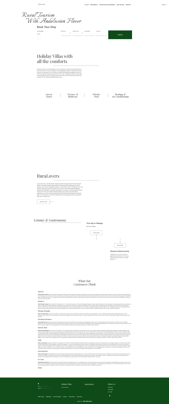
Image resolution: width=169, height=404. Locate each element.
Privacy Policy (72, 396)
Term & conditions (57, 396)
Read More (96, 232)
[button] (164, 5)
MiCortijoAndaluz (87, 401)
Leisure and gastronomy (107, 4)
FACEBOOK (110, 387)
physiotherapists (74, 191)
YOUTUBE (110, 391)
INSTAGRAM (110, 389)
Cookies (65, 396)
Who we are (120, 4)
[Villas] (38, 34)
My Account (79, 396)
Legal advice (48, 396)
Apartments (94, 4)
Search (120, 35)
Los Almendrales (64, 387)
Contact (128, 4)
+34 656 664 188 (44, 386)
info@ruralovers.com (45, 388)
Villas (87, 4)
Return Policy (41, 396)
